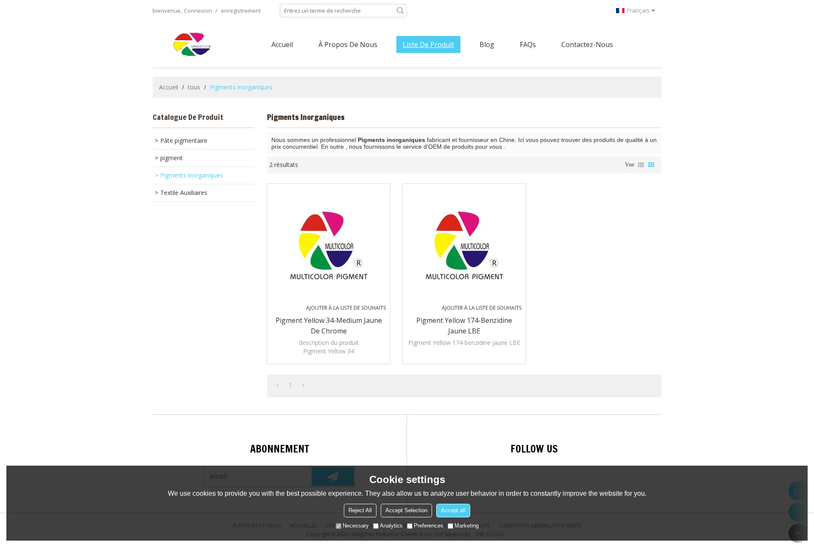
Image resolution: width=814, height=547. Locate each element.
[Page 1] (277, 385)
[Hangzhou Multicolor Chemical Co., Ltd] (193, 44)
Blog (486, 44)
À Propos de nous (347, 44)
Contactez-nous (587, 44)
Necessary (356, 525)
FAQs (528, 44)
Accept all (453, 510)
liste (641, 165)
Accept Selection (406, 510)
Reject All (360, 510)
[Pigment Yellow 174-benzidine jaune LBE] (464, 245)
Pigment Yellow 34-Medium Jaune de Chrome (329, 326)
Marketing (466, 525)
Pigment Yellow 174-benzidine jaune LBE (464, 326)
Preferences (428, 525)
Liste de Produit (428, 44)
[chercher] (400, 10)
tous (194, 87)
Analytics (391, 525)
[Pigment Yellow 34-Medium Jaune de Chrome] (328, 245)
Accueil (282, 44)
